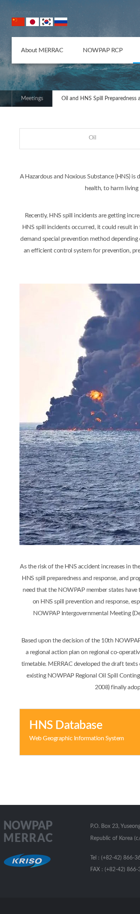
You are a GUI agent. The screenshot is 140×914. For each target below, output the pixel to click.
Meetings (32, 98)
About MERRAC (42, 50)
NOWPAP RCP (102, 50)
